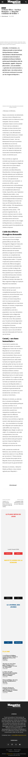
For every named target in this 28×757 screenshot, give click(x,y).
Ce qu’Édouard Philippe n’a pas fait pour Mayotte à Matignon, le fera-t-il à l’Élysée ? (10, 657)
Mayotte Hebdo (10, 753)
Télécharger (18, 642)
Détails (18, 553)
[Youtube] (19, 744)
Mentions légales (17, 749)
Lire (18, 598)
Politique (4, 7)
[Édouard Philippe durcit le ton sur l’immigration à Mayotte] (21, 682)
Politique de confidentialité (14, 751)
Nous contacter (9, 749)
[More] (9, 20)
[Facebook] (2, 20)
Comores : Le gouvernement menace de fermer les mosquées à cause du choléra (7, 504)
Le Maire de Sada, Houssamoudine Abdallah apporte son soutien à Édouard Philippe (10, 673)
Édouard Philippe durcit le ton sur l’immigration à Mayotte (10, 681)
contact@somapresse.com (18, 735)
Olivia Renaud (12, 485)
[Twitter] (6, 20)
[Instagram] (12, 744)
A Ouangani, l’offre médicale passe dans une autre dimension (18, 503)
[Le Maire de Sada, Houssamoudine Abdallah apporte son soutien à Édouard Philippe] (21, 674)
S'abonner (8, 553)
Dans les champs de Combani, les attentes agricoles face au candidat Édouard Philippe (10, 689)
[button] (2, 2)
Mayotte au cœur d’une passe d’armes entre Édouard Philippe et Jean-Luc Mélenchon (10, 665)
